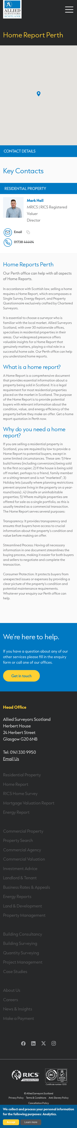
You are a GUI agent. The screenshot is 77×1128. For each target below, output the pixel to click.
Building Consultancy (22, 934)
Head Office (14, 707)
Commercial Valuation (24, 859)
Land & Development (22, 905)
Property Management (24, 915)
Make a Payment (18, 1018)
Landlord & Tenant (20, 877)
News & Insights (17, 1008)
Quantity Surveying (21, 952)
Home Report (15, 784)
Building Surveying (20, 943)
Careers (10, 999)
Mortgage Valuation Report (28, 803)
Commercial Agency (22, 849)
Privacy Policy (16, 1097)
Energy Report (16, 812)
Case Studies (15, 971)
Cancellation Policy (38, 1103)
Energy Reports (17, 896)
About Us (11, 990)
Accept (11, 1122)
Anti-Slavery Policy (59, 1097)
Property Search (18, 840)
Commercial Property (23, 831)
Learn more (30, 1122)
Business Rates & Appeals (26, 887)
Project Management (23, 962)
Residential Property (22, 774)
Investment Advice (20, 868)
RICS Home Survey (20, 793)
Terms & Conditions (36, 1097)
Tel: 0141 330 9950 (19, 752)
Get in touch (21, 676)
